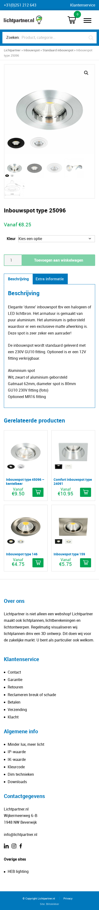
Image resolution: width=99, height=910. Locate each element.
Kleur (11, 238)
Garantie (15, 679)
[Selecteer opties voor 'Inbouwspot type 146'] (37, 562)
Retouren (15, 687)
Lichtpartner (12, 50)
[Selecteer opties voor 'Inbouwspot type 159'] (85, 562)
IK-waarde (17, 759)
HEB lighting (18, 871)
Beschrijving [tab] (18, 279)
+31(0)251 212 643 (20, 5)
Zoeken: (13, 37)
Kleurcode (16, 766)
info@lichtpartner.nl (20, 834)
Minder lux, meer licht (26, 744)
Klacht (13, 717)
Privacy (68, 898)
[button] (86, 73)
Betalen (14, 702)
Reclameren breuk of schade (32, 694)
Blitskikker (52, 904)
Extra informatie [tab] (50, 279)
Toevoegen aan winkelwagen (58, 260)
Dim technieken (21, 774)
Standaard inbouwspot (58, 50)
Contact (14, 672)
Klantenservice (82, 5)
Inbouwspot (32, 50)
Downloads (17, 781)
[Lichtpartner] (23, 19)
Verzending (17, 709)
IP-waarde (17, 751)
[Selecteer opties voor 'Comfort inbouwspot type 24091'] (85, 492)
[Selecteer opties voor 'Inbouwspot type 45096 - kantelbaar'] (37, 492)
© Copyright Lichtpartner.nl (39, 898)
